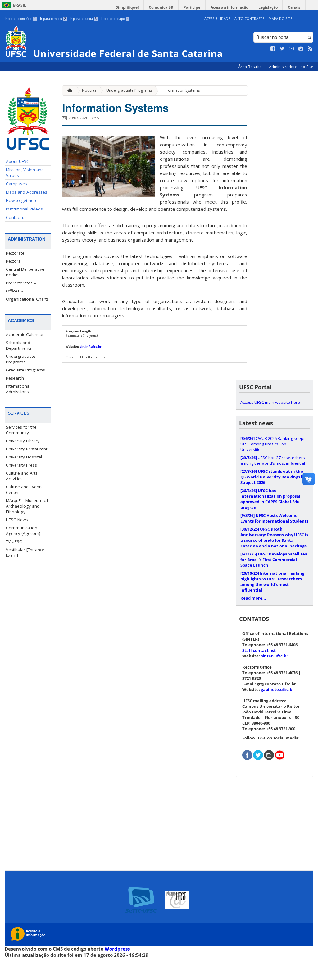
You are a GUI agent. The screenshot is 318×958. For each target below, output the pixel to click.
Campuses (16, 184)
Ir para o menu (53, 19)
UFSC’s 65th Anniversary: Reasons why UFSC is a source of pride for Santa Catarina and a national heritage (274, 537)
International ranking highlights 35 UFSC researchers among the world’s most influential (272, 581)
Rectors (13, 261)
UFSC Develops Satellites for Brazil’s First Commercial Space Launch (273, 559)
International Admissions (18, 388)
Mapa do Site (280, 18)
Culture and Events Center (24, 489)
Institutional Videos (24, 209)
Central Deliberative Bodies (25, 272)
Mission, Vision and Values (25, 172)
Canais (294, 7)
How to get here (22, 200)
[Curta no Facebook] (272, 48)
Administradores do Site (291, 66)
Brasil (19, 5)
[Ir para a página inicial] (68, 90)
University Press (21, 465)
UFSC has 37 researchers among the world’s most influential (272, 460)
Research (15, 378)
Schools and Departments (19, 345)
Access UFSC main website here (270, 402)
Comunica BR (161, 7)
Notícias (89, 90)
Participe (192, 7)
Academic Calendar (25, 334)
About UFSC (17, 161)
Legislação (268, 7)
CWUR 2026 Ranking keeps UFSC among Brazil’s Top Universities (273, 443)
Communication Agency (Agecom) (23, 530)
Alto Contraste (249, 18)
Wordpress (117, 949)
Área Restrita (250, 66)
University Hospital (24, 457)
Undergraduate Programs (20, 359)
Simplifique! (127, 7)
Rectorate (15, 253)
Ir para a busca (83, 19)
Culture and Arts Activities (22, 475)
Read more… (253, 598)
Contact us (16, 217)
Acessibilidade (217, 18)
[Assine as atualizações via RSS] (310, 48)
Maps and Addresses (26, 192)
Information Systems (182, 90)
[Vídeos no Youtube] (291, 48)
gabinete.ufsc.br (277, 689)
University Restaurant (26, 449)
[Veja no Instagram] (300, 48)
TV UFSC (14, 541)
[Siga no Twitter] (282, 48)
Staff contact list (259, 650)
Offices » (14, 291)
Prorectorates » (21, 283)
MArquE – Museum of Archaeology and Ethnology (27, 506)
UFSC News (17, 520)
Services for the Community (21, 429)
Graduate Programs (25, 370)
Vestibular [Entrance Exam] (25, 552)
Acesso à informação (229, 7)
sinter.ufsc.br (274, 656)
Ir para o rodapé (115, 19)
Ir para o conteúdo (20, 19)
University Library (22, 441)
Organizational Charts (27, 299)
